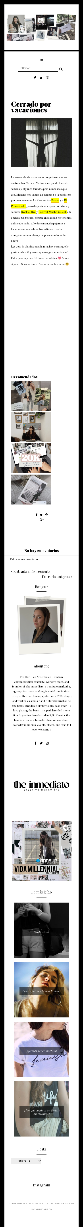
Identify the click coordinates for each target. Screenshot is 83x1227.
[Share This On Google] (41, 520)
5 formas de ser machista (41, 1051)
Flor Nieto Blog (42, 1204)
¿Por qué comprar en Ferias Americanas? (41, 1112)
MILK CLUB (41, 931)
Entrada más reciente (31, 571)
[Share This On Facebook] (36, 515)
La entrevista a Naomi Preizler (41, 991)
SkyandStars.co (41, 1209)
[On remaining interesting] (31, 410)
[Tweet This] (41, 515)
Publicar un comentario (24, 559)
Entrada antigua (56, 576)
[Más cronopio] (31, 503)
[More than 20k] (31, 472)
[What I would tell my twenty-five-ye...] (31, 441)
